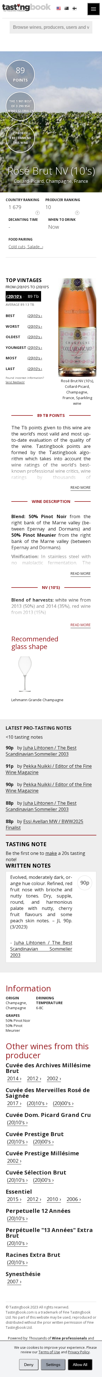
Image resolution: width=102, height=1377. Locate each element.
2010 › (54, 1199)
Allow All (80, 1364)
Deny (28, 1364)
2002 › (54, 1078)
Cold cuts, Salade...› (25, 246)
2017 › (14, 1103)
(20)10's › (37, 1103)
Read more (81, 487)
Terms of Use (49, 1352)
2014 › (14, 1078)
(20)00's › (63, 1103)
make (51, 853)
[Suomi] (75, 9)
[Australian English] (67, 9)
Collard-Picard (29, 181)
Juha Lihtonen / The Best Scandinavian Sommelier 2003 (41, 751)
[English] (59, 9)
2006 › (74, 1199)
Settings (53, 1364)
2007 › (14, 1281)
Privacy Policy (79, 1352)
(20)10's (14, 296)
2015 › (14, 1199)
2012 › (34, 1078)
